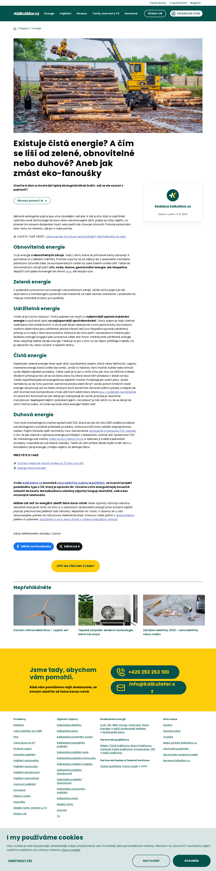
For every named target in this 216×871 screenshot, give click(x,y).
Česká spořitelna (110, 766)
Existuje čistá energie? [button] (31, 468)
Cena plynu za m (24, 742)
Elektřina (19, 725)
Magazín (195, 3)
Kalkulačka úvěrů (67, 798)
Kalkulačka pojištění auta (72, 752)
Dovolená (19, 790)
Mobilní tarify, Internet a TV (30, 808)
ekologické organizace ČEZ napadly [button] (112, 431)
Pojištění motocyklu (26, 766)
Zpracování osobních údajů (180, 754)
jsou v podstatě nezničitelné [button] (117, 392)
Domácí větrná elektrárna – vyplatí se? (41, 630)
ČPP (153, 749)
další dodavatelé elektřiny (130, 728)
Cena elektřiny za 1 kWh (28, 731)
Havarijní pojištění (25, 754)
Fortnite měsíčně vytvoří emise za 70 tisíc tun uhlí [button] (50, 463)
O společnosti (178, 3)
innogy (123, 725)
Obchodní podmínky (176, 748)
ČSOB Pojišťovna (119, 745)
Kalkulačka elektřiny (69, 725)
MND (115, 725)
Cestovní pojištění (25, 784)
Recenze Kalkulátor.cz (176, 760)
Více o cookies (70, 850)
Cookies (168, 737)
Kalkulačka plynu (67, 731)
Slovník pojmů (171, 731)
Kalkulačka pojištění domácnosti (69, 771)
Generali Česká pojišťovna (116, 749)
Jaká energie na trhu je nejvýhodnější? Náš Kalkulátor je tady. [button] (86, 237)
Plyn (16, 737)
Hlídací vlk (20, 813)
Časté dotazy (158, 3)
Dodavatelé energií (113, 719)
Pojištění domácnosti (26, 772)
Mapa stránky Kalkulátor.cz (180, 742)
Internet (62, 810)
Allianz (104, 745)
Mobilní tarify (65, 804)
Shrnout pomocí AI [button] (30, 201)
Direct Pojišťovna (141, 745)
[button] (49, 13)
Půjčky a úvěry (22, 796)
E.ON (103, 725)
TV (58, 816)
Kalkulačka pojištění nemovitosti (69, 781)
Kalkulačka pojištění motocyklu (76, 758)
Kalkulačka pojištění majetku (74, 764)
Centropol (134, 725)
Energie (37, 28)
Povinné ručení (23, 748)
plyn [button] (69, 271)
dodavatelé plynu (114, 732)
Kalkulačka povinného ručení (75, 737)
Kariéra (167, 725)
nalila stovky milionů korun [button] (66, 439)
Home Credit (130, 766)
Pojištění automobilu (26, 760)
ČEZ (109, 725)
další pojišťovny (112, 752)
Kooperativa (141, 749)
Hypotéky (19, 802)
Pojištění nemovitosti (26, 778)
